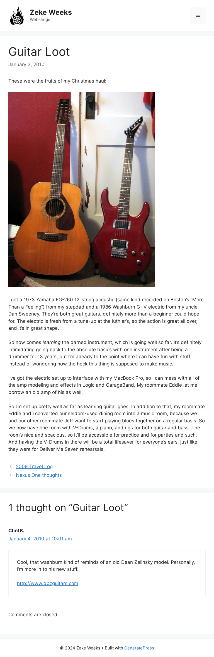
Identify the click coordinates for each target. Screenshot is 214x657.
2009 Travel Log (34, 466)
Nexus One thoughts (39, 475)
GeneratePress (139, 648)
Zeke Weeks (51, 12)
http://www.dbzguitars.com (47, 583)
